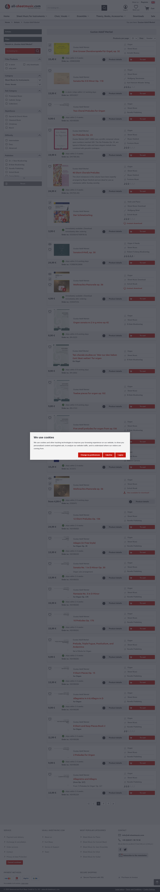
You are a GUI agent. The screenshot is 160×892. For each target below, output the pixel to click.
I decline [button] (108, 455)
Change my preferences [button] (90, 455)
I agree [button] (120, 455)
